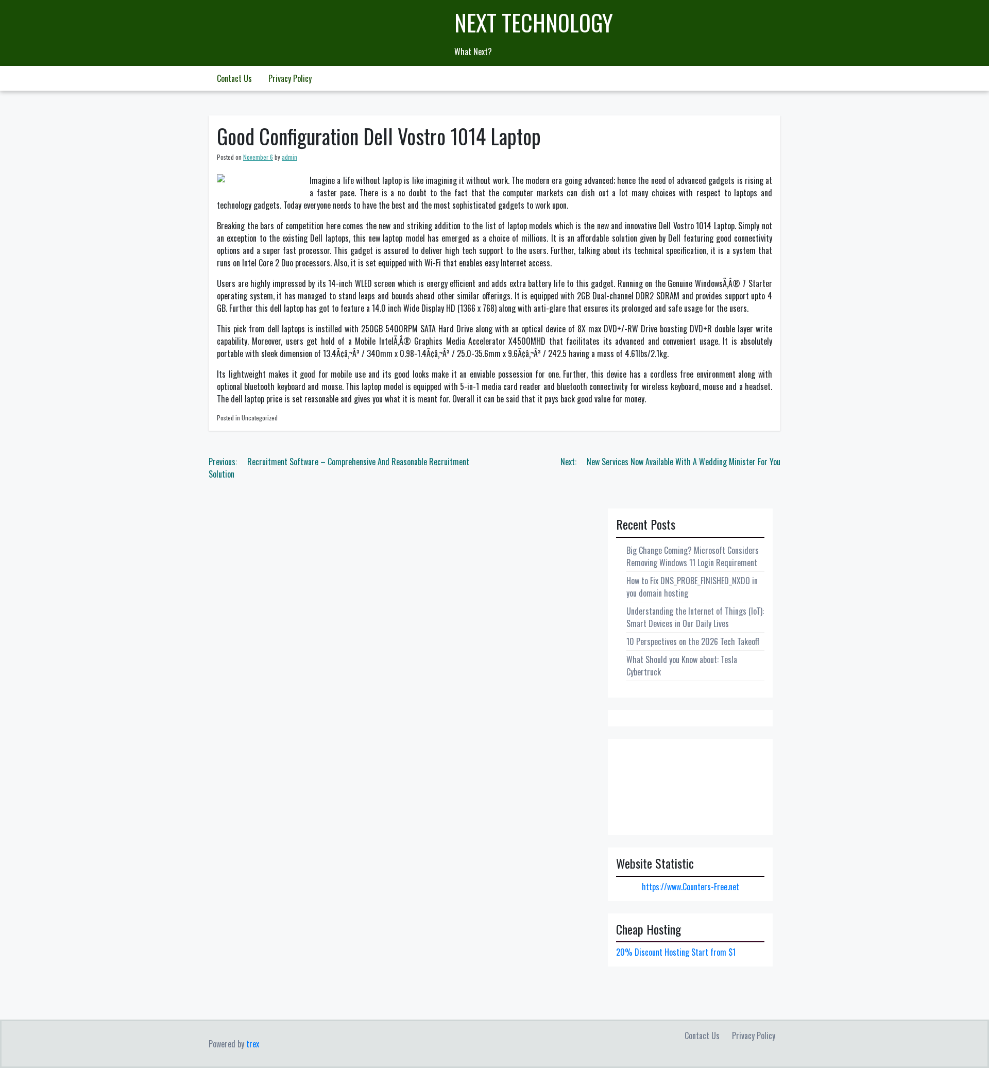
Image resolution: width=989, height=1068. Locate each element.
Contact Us (234, 78)
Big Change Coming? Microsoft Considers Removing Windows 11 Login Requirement (692, 556)
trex (252, 1044)
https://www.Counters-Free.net (690, 886)
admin (289, 156)
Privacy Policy (290, 78)
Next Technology (533, 22)
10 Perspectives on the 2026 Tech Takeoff (693, 641)
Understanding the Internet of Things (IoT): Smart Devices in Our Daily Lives (695, 617)
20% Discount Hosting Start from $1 (676, 952)
